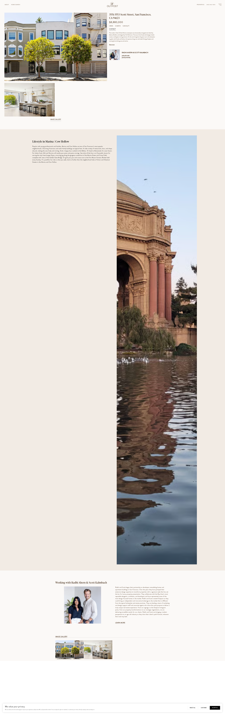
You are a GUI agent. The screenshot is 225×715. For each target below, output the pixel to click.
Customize (204, 708)
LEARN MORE (120, 623)
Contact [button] (112, 29)
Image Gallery (55, 119)
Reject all (192, 708)
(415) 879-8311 (125, 55)
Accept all (215, 708)
